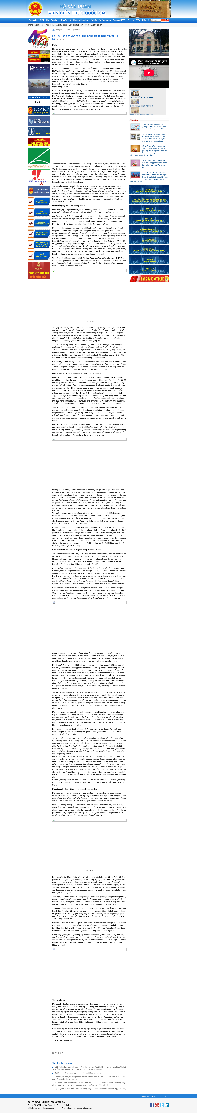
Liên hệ (145, 20)
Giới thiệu (44, 20)
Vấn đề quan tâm (76, 25)
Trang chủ (33, 20)
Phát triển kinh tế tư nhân (56, 25)
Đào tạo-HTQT (119, 20)
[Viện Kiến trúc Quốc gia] (35, 17)
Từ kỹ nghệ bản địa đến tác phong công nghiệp (78, 1073)
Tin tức (64, 20)
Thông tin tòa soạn (35, 25)
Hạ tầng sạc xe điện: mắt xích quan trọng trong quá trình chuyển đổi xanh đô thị (90, 1089)
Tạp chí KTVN (134, 20)
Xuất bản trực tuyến (93, 25)
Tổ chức (55, 20)
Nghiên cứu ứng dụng (101, 20)
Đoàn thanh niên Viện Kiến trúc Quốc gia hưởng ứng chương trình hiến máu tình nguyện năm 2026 (154, 127)
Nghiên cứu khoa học (79, 20)
